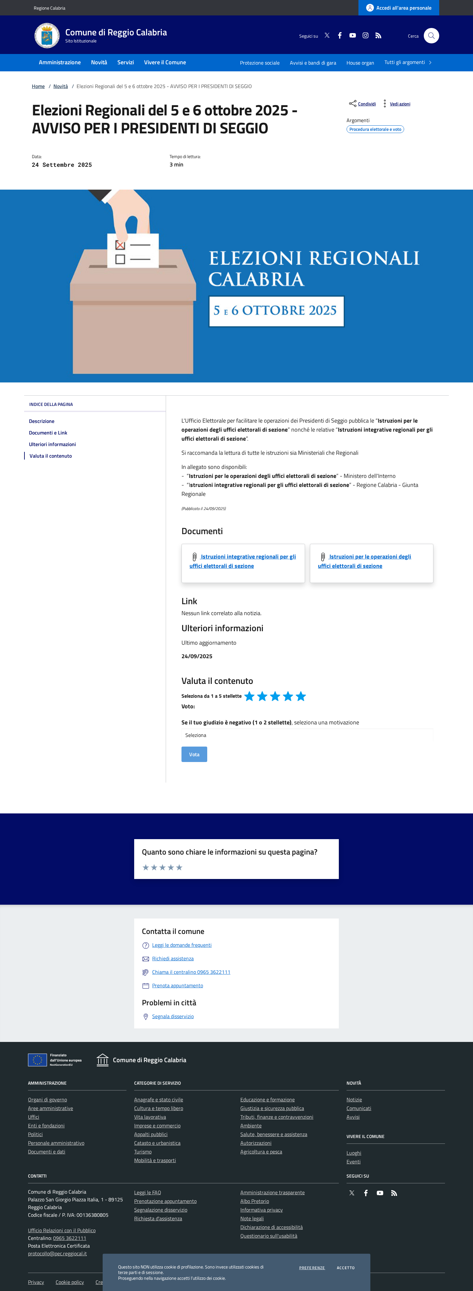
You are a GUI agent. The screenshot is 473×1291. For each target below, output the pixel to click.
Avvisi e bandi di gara (313, 63)
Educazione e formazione (267, 1099)
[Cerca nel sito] (431, 35)
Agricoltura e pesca (261, 1151)
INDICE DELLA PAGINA (51, 404)
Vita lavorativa (150, 1117)
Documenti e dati (46, 1151)
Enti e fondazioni (46, 1125)
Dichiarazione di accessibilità (271, 1227)
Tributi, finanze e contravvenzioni (276, 1117)
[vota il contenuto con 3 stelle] (275, 696)
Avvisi (353, 1117)
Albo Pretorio (254, 1201)
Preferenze (312, 1268)
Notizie (354, 1099)
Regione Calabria (49, 7)
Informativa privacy (261, 1210)
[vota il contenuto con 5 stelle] (301, 696)
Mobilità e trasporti (155, 1160)
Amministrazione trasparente (272, 1192)
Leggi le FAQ (147, 1192)
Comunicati (359, 1108)
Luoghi (354, 1153)
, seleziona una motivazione (270, 722)
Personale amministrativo (56, 1143)
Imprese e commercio (157, 1125)
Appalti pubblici (151, 1134)
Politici (35, 1134)
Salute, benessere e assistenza (273, 1134)
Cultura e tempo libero (158, 1108)
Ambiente (251, 1125)
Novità (60, 86)
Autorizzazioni (256, 1143)
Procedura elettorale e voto (375, 128)
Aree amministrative (50, 1108)
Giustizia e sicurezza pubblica (272, 1108)
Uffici (33, 1117)
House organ (360, 63)
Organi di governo (47, 1099)
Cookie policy (70, 1282)
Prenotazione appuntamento (165, 1201)
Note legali (252, 1218)
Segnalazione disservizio (160, 1210)
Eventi (354, 1161)
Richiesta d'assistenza (158, 1218)
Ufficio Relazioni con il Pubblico (62, 1230)
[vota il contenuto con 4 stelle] (288, 696)
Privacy (36, 1282)
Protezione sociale (260, 63)
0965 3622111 (69, 1238)
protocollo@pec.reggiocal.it (57, 1253)
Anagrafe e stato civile (158, 1099)
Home (38, 86)
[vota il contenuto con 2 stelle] (262, 696)
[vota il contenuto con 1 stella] (249, 696)
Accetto (346, 1268)
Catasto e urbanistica (157, 1143)
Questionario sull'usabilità (268, 1236)
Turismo (143, 1151)
